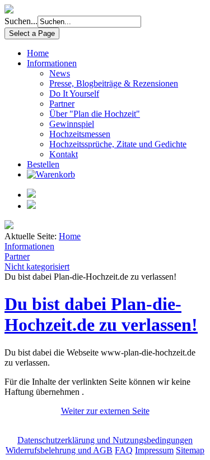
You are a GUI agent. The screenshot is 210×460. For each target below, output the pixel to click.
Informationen (52, 63)
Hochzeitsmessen (79, 134)
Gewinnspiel (71, 124)
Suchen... (21, 21)
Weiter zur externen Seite (105, 411)
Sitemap (190, 450)
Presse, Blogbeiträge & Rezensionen (113, 83)
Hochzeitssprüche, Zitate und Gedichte (117, 144)
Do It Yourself (74, 93)
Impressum (154, 450)
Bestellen (43, 164)
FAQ (124, 450)
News (59, 73)
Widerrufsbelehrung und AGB (59, 450)
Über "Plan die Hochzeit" (94, 114)
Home (38, 53)
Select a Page (32, 33)
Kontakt (63, 154)
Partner (61, 103)
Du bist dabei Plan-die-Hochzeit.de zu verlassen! (101, 314)
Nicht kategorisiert (36, 266)
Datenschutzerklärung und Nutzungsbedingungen (105, 440)
